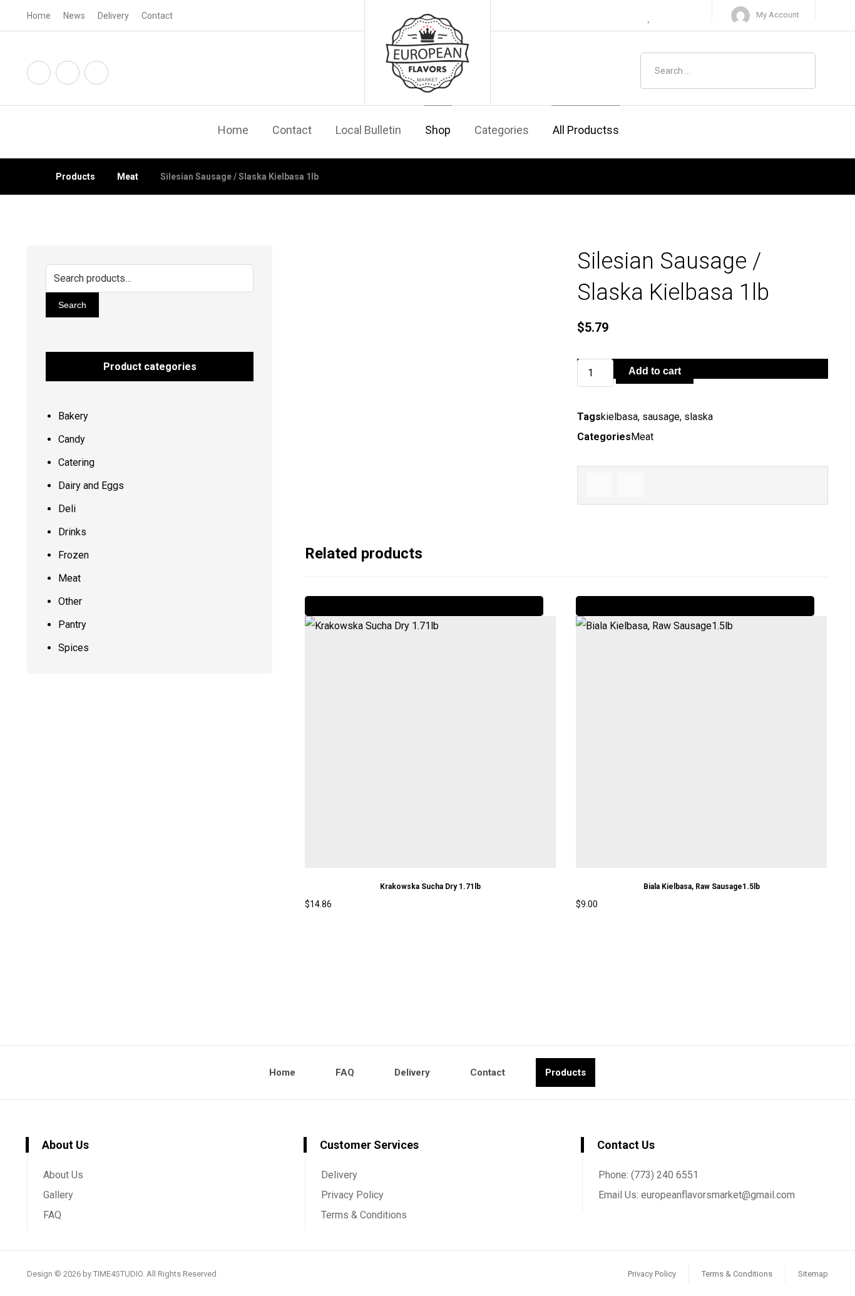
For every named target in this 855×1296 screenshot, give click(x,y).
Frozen (73, 555)
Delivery (339, 1175)
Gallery (58, 1195)
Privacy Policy (352, 1195)
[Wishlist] (649, 15)
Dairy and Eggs (91, 485)
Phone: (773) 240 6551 (648, 1175)
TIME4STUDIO (118, 1273)
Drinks (72, 532)
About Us (63, 1175)
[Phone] (96, 73)
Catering (76, 462)
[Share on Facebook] (599, 485)
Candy (71, 439)
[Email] (67, 73)
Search (72, 305)
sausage (661, 417)
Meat (642, 437)
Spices (73, 648)
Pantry (72, 624)
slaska (698, 417)
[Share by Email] (630, 485)
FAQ (52, 1215)
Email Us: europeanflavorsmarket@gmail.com (696, 1195)
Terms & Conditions (364, 1215)
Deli (67, 509)
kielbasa (619, 417)
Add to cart (654, 371)
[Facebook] (39, 73)
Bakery (73, 416)
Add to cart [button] (339, 940)
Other (70, 601)
